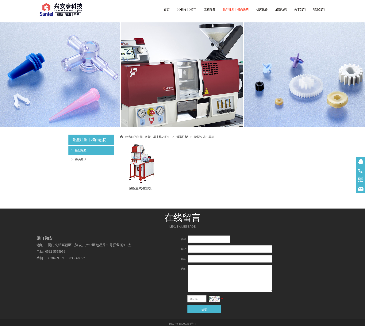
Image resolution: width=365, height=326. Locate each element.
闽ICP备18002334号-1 (182, 323)
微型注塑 (80, 150)
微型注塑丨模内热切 (236, 9)
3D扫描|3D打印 (186, 9)
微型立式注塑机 (140, 188)
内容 (183, 268)
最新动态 (281, 9)
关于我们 (300, 9)
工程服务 (209, 9)
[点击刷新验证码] (214, 299)
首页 (167, 9)
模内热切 (80, 159)
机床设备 (262, 9)
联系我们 (319, 9)
